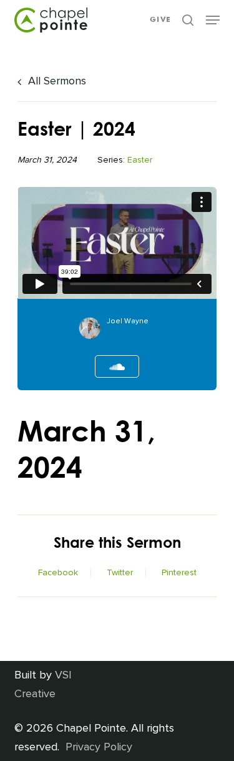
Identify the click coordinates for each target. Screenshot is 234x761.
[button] (213, 20)
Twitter (120, 572)
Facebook (58, 572)
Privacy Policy (99, 746)
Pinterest (179, 572)
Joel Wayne (128, 321)
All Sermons (55, 81)
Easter (139, 159)
